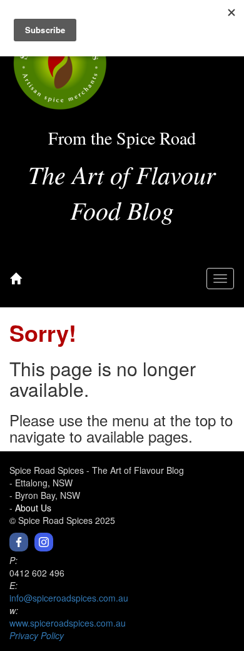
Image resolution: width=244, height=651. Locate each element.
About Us (33, 507)
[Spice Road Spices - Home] (16, 278)
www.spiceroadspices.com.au (67, 623)
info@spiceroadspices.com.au (68, 598)
